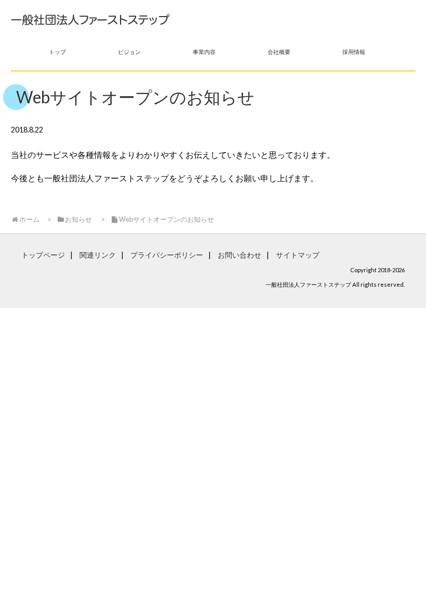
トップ (57, 51)
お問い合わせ (239, 254)
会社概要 (279, 51)
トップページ (43, 254)
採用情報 (353, 51)
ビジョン (129, 51)
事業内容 (204, 51)
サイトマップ (298, 254)
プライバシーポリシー (166, 254)
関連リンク (97, 254)
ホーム (29, 219)
